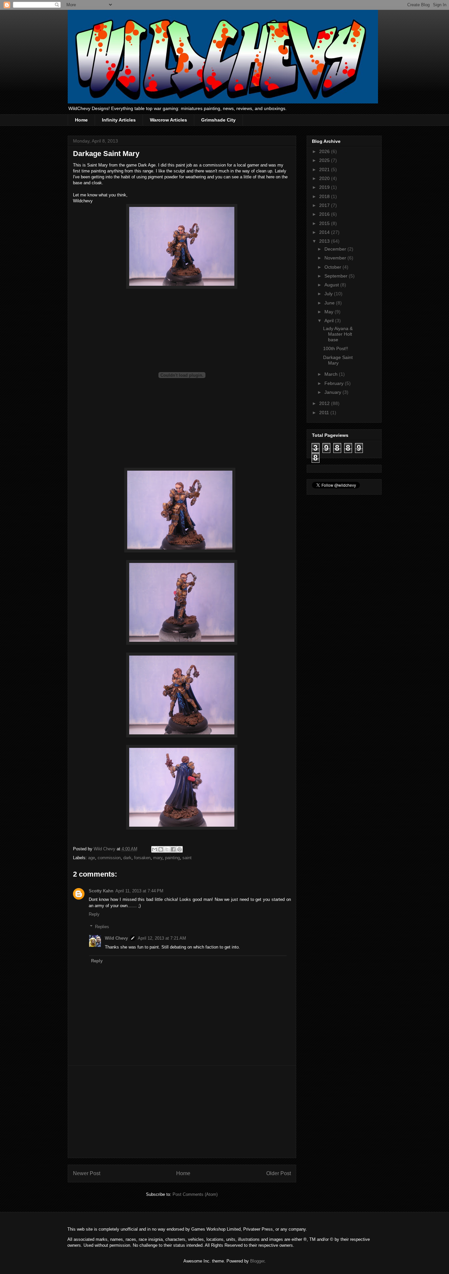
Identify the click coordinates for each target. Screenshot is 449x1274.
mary (157, 857)
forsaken (142, 857)
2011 (324, 412)
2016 (325, 214)
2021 (325, 169)
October (333, 267)
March (331, 374)
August (332, 284)
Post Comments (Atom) (195, 1194)
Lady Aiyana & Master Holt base (338, 334)
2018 (325, 196)
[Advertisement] (181, 1112)
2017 (325, 205)
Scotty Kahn (101, 890)
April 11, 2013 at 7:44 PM (139, 890)
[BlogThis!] (160, 849)
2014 (325, 232)
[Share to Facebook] (173, 849)
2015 (325, 223)
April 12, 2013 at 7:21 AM (162, 938)
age (91, 857)
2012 (325, 403)
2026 (325, 151)
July (329, 293)
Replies (102, 926)
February (334, 383)
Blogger (257, 1261)
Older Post (278, 1173)
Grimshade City (218, 120)
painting (172, 857)
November (335, 257)
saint (187, 857)
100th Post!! (335, 348)
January (333, 392)
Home (81, 120)
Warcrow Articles (168, 120)
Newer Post (86, 1173)
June (330, 302)
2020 (325, 178)
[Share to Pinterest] (179, 849)
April (329, 320)
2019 (325, 187)
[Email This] (154, 849)
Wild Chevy (116, 938)
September (336, 276)
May (329, 311)
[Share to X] (167, 849)
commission (109, 857)
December (335, 249)
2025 (325, 160)
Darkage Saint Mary (338, 360)
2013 (325, 241)
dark (127, 857)
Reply (94, 914)
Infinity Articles (119, 120)
